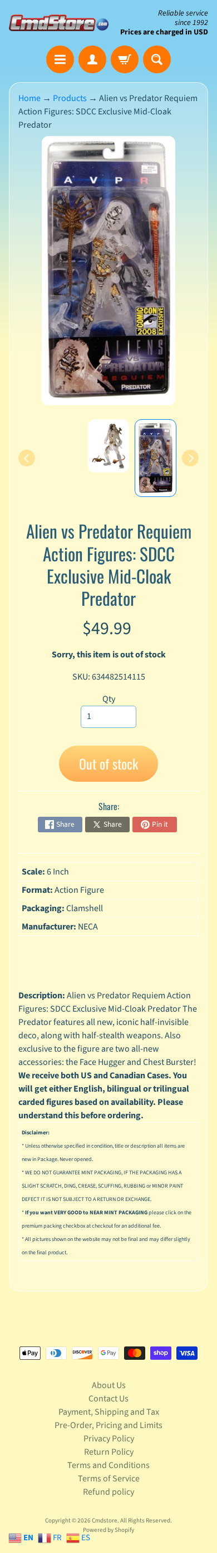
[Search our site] (157, 59)
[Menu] (60, 59)
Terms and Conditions (108, 1465)
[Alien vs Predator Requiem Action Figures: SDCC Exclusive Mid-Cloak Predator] (155, 458)
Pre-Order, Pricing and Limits (108, 1425)
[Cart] (125, 59)
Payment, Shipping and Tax (108, 1412)
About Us (109, 1385)
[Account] (92, 59)
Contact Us (108, 1399)
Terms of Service (109, 1478)
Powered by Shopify (108, 1530)
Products (70, 98)
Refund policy (108, 1492)
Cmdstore (104, 1520)
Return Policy (109, 1452)
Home (29, 98)
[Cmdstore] (58, 22)
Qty (108, 699)
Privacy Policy (108, 1439)
